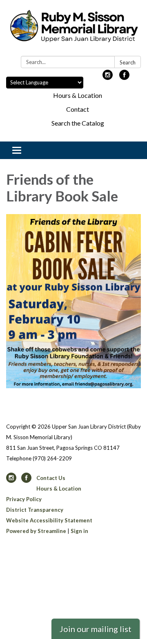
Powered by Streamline (36, 531)
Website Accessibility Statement (49, 520)
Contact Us (50, 478)
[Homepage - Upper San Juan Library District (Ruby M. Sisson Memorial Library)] (73, 29)
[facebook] (124, 77)
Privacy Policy (24, 499)
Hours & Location (77, 95)
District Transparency (34, 509)
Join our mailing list (95, 629)
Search (128, 62)
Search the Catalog (77, 123)
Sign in (79, 531)
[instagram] (107, 77)
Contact (77, 109)
